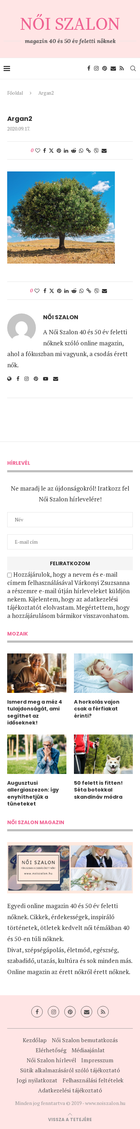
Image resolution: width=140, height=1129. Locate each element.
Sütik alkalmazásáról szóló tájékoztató (70, 1070)
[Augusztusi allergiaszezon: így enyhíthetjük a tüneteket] (36, 754)
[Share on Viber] (96, 150)
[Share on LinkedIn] (66, 150)
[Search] (132, 68)
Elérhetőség (51, 1050)
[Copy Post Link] (88, 150)
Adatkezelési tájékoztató (70, 1090)
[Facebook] (88, 68)
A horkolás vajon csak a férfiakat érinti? (97, 709)
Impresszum (97, 1060)
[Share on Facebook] (44, 150)
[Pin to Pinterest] (59, 150)
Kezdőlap (35, 1040)
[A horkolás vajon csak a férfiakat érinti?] (103, 673)
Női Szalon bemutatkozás (85, 1040)
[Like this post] (37, 150)
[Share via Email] (104, 150)
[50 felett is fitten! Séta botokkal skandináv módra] (103, 754)
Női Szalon (60, 317)
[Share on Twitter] (51, 150)
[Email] (113, 68)
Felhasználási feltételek (92, 1080)
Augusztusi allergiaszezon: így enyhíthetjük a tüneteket (33, 794)
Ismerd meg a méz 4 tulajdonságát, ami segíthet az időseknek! (34, 713)
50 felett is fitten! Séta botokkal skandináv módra (98, 790)
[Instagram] (96, 68)
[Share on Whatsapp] (81, 150)
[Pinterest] (104, 68)
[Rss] (122, 68)
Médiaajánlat (88, 1050)
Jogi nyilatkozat (37, 1080)
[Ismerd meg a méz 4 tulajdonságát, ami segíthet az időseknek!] (36, 673)
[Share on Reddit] (73, 150)
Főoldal (15, 93)
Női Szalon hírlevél (51, 1060)
